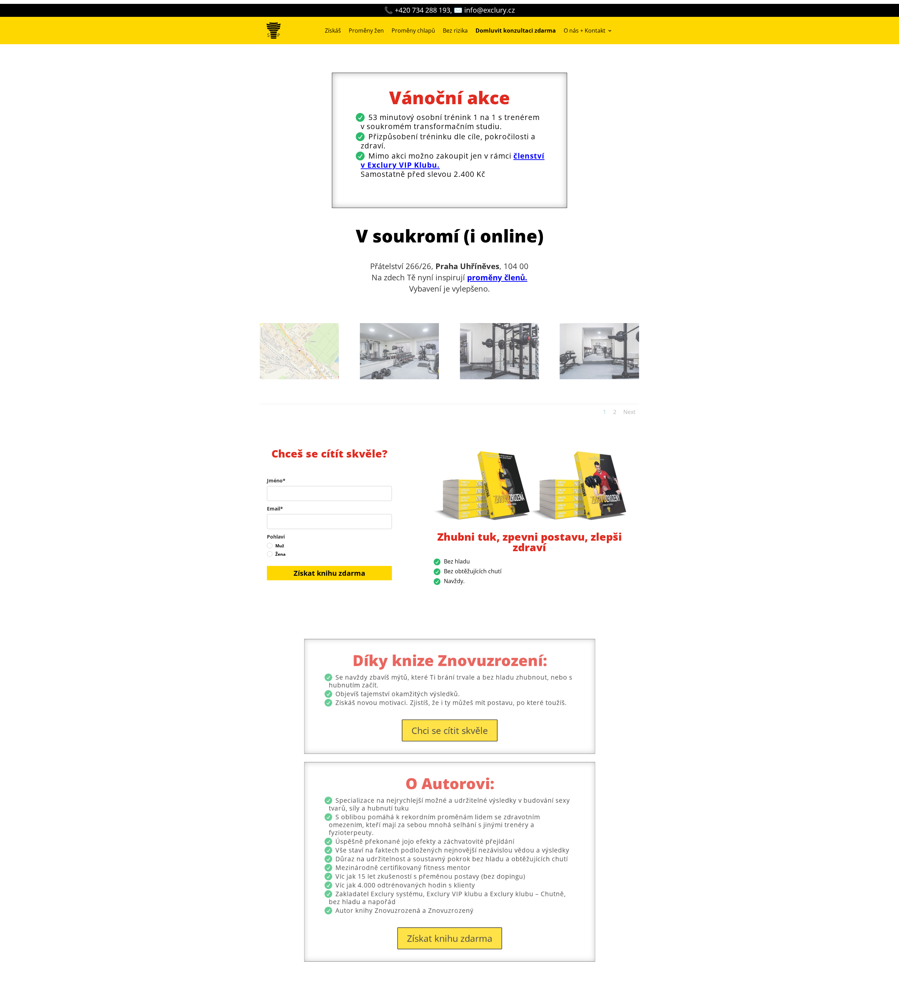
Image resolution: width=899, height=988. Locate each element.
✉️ (484, 10)
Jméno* (276, 480)
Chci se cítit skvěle (449, 719)
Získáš (333, 30)
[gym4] (599, 377)
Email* (275, 508)
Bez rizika (455, 30)
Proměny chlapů (413, 30)
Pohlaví (276, 536)
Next (629, 412)
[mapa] (299, 377)
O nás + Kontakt (584, 30)
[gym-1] (399, 377)
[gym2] (499, 377)
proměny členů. (497, 277)
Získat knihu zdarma (329, 573)
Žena (280, 554)
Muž (279, 546)
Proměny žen (366, 30)
